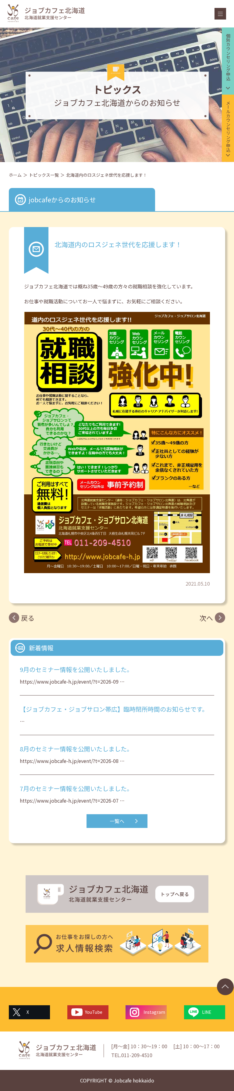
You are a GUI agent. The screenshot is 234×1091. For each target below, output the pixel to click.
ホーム (15, 175)
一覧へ (117, 821)
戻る (27, 618)
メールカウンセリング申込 (228, 126)
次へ (206, 618)
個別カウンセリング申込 (228, 57)
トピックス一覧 (44, 175)
